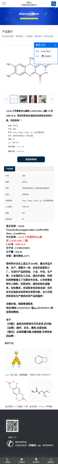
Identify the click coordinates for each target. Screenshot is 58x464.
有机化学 (38, 36)
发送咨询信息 (31, 159)
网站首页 (19, 36)
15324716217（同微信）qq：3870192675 (34, 445)
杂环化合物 (48, 36)
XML (51, 456)
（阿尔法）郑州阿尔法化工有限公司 (35, 456)
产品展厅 (29, 36)
